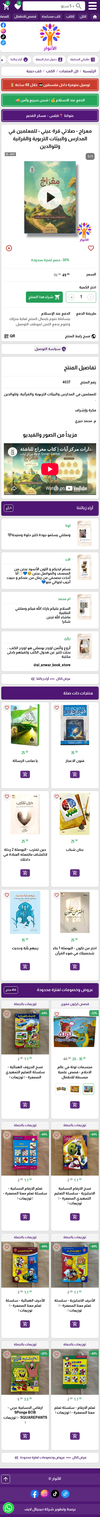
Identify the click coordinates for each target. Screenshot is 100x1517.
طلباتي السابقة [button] (82, 59)
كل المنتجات (68, 71)
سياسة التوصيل (50, 349)
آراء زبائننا (19, 59)
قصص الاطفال (25, 16)
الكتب (70, 16)
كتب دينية (34, 71)
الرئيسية (89, 71)
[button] (17, 6)
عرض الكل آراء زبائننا (50, 679)
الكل (83, 16)
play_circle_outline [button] (9, 248)
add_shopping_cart (74, 774)
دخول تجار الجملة (49, 59)
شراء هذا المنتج (44, 297)
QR (9, 336)
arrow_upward (6, 1479)
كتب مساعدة (51, 16)
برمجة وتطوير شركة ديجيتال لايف (50, 1509)
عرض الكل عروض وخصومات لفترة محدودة (50, 1458)
